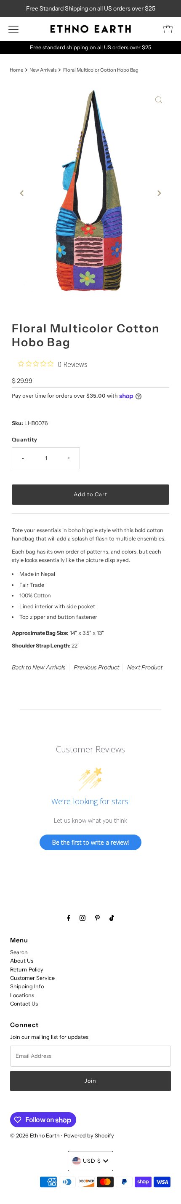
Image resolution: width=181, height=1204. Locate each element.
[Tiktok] (111, 918)
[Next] (158, 193)
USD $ (92, 1161)
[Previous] (22, 193)
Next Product (144, 667)
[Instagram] (82, 918)
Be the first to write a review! (90, 842)
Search (19, 952)
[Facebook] (68, 918)
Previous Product (96, 667)
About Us (21, 961)
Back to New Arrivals (39, 667)
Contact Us (24, 1004)
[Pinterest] (97, 918)
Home (16, 70)
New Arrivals (42, 70)
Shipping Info (27, 986)
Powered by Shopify (89, 1135)
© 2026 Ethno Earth (35, 1135)
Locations (22, 995)
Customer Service (32, 978)
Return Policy (26, 969)
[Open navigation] (13, 29)
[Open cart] (168, 29)
